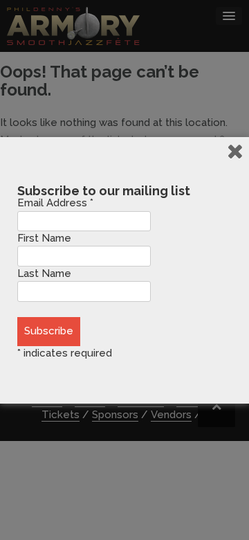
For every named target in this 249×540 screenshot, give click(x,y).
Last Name (44, 273)
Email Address (55, 203)
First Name (44, 238)
